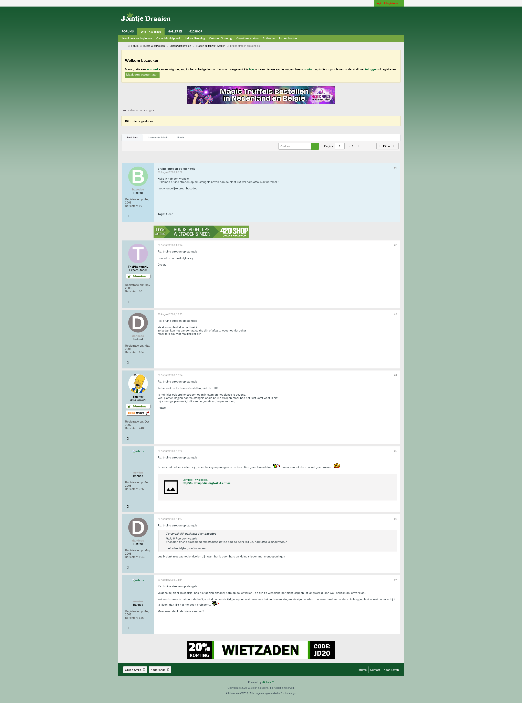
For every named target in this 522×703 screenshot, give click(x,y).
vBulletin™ (268, 682)
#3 (395, 314)
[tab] (132, 137)
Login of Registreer (387, 3)
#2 (395, 245)
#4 (395, 375)
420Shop (195, 31)
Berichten (132, 137)
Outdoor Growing (220, 38)
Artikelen (269, 38)
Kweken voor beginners (137, 38)
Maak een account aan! (142, 74)
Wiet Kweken (151, 31)
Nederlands (157, 669)
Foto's (181, 137)
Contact (375, 669)
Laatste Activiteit (158, 137)
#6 (395, 519)
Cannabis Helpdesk (168, 38)
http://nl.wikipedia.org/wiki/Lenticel (206, 483)
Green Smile (133, 669)
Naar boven (391, 669)
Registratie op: (134, 199)
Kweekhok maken (247, 38)
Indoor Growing (195, 38)
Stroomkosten (288, 38)
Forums (128, 31)
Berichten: (131, 205)
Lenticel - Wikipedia (195, 479)
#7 (395, 579)
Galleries (175, 31)
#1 (395, 168)
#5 (395, 451)
